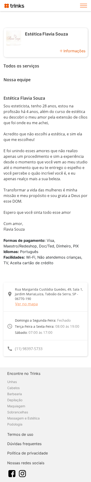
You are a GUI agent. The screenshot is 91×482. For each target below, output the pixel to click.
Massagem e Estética (23, 418)
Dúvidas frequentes (24, 443)
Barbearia (14, 394)
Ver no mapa (26, 303)
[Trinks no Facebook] (12, 473)
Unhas (12, 382)
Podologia (14, 424)
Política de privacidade (27, 453)
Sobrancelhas (17, 412)
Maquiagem (16, 406)
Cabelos (13, 388)
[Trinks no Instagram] (22, 473)
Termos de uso (20, 434)
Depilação (14, 400)
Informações (74, 51)
